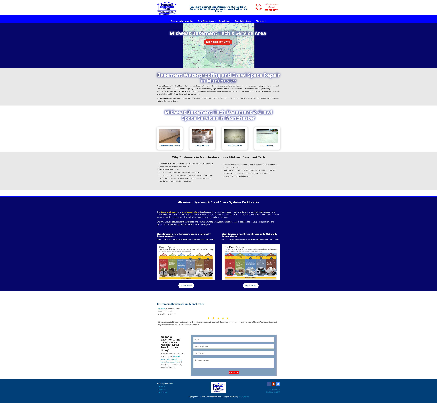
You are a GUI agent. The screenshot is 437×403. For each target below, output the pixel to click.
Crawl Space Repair (206, 21)
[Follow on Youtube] (273, 384)
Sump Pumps (224, 21)
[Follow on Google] (278, 384)
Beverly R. (162, 309)
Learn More (186, 285)
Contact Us (234, 372)
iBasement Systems (169, 212)
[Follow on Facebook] (269, 384)
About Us (260, 21)
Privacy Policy (244, 397)
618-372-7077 (271, 10)
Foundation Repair (243, 21)
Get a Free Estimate (218, 41)
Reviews (164, 392)
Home (163, 386)
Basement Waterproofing (182, 21)
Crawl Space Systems (191, 212)
